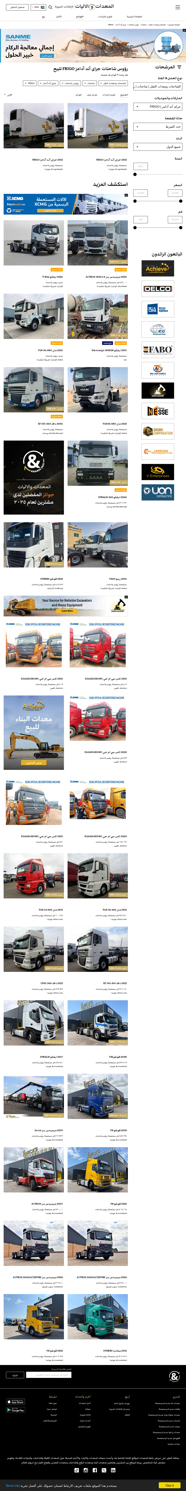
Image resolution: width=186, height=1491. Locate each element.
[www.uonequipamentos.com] (157, 494)
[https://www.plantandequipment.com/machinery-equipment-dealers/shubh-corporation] (157, 433)
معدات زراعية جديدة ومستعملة (166, 1432)
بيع (43, 16)
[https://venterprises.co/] (157, 474)
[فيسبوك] (92, 1470)
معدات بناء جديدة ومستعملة (167, 1403)
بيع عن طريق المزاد (122, 1403)
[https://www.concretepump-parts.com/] (157, 270)
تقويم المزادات (105, 16)
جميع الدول (173, 147)
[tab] (124, 95)
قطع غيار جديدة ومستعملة (168, 1438)
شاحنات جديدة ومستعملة (169, 1420)
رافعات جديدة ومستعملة (169, 1409)
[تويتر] (101, 1470)
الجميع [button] (124, 94)
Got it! (169, 1485)
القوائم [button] (79, 94)
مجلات (88, 1409)
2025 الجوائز (85, 1414)
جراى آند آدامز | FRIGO (165, 106)
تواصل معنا (52, 1409)
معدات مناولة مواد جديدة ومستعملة (164, 1414)
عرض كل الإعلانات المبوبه (119, 1409)
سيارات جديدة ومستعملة (169, 1426)
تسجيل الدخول (17, 7)
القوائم (80, 16)
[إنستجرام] (83, 1470)
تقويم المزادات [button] (108, 94)
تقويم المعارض (84, 1426)
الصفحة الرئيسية (134, 16)
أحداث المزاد (85, 1420)
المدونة (53, 1414)
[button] (177, 7)
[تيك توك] (74, 1470)
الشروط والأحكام (50, 1420)
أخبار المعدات (85, 1403)
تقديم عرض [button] (92, 94)
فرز (9, 94)
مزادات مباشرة (174, 1444)
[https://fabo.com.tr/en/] (157, 352)
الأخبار (59, 16)
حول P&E (53, 1403)
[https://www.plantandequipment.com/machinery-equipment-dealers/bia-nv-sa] (157, 311)
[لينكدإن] (111, 1470)
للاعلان (127, 1414)
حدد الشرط (173, 126)
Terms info (12, 1485)
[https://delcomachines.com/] (157, 291)
